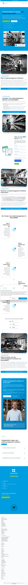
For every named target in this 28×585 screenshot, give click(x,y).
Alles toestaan (23, 298)
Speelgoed (2, 553)
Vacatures (2, 578)
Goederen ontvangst (4, 519)
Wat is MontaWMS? (4, 529)
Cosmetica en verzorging (4, 556)
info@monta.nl (5, 488)
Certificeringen (3, 575)
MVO (2, 574)
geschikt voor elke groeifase (19, 202)
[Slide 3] (15, 421)
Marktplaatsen (3, 561)
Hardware (2, 533)
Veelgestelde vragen (4, 539)
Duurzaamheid (3, 573)
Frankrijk (2, 546)
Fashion (2, 549)
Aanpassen (13, 298)
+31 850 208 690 (5, 486)
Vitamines (2, 551)
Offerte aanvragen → (7, 396)
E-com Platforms (3, 562)
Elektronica (2, 555)
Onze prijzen (3, 572)
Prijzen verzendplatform (4, 540)
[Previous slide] (4, 410)
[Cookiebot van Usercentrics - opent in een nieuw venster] (24, 285)
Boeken (2, 557)
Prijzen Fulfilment (3, 526)
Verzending (3, 523)
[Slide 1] (12, 421)
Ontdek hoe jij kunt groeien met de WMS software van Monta (14, 371)
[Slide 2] (14, 421)
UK (1, 545)
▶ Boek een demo (14, 21)
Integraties (2, 560)
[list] (14, 410)
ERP (1, 564)
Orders (2, 521)
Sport (2, 552)
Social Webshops (3, 565)
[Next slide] (23, 410)
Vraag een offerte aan (6, 21)
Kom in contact (4, 444)
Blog (2, 577)
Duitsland (2, 544)
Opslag (2, 520)
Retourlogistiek (3, 524)
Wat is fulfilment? (3, 518)
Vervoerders (3, 563)
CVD (2, 576)
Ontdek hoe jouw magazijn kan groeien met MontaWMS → (14, 208)
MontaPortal (3, 525)
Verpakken (2, 522)
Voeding (2, 550)
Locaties (2, 571)
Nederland (2, 543)
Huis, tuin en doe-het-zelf (4, 554)
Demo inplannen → (15, 396)
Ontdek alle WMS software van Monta (14, 88)
